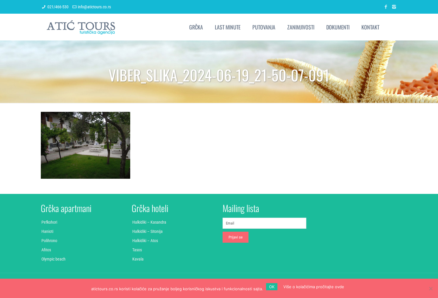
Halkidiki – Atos (145, 240)
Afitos (46, 249)
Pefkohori (49, 222)
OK (271, 286)
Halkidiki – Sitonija (147, 231)
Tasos (137, 249)
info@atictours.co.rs (94, 6)
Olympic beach (53, 259)
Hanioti (47, 231)
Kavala (138, 259)
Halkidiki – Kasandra (149, 222)
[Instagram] (394, 7)
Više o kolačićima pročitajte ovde (313, 286)
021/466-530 (58, 6)
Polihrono (49, 240)
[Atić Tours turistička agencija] (81, 27)
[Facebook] (386, 7)
